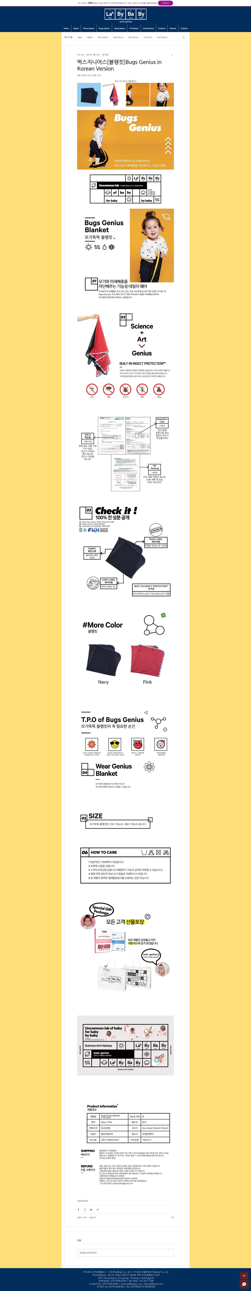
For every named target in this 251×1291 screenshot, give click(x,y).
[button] (183, 37)
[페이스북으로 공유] (78, 1209)
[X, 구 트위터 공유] (85, 1209)
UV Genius (148, 37)
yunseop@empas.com (131, 1283)
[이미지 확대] (89, 95)
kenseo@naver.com (153, 1283)
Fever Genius (103, 37)
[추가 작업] (172, 54)
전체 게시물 (68, 37)
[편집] (244, 1275)
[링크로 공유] (97, 1209)
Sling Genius (133, 37)
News (80, 37)
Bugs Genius (118, 37)
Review (90, 37)
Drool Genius (162, 37)
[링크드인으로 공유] (91, 1209)
